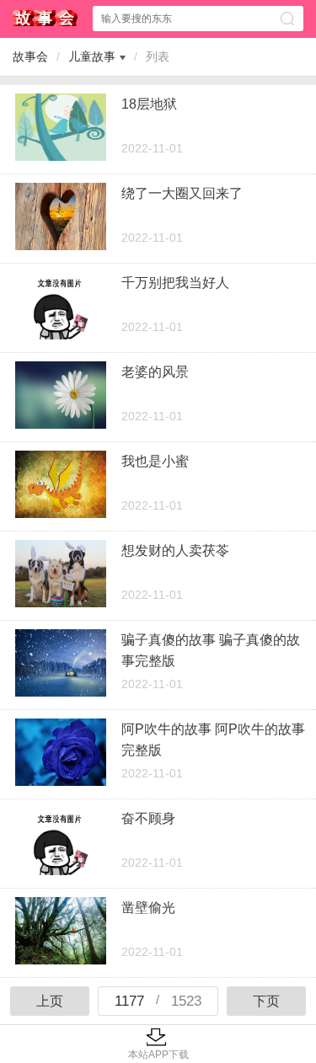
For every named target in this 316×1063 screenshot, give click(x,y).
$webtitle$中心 (45, 18)
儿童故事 (91, 56)
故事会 (30, 56)
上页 (49, 1001)
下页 (266, 1001)
